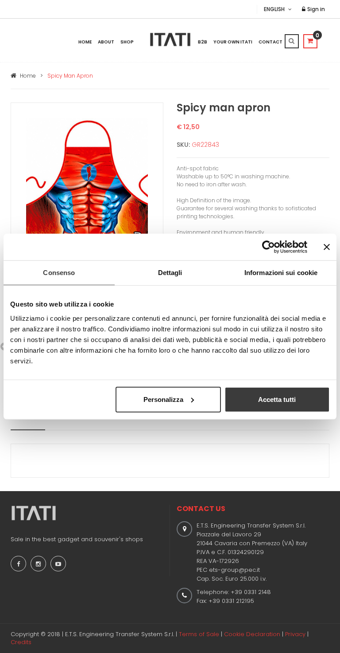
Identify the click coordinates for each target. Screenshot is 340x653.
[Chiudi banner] (327, 247)
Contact (270, 42)
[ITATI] (170, 39)
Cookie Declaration (252, 634)
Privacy (295, 634)
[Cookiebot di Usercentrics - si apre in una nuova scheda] (268, 247)
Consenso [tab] (59, 272)
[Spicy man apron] (87, 211)
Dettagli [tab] (170, 272)
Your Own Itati (232, 42)
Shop (127, 42)
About (106, 42)
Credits (21, 642)
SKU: (183, 145)
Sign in (315, 9)
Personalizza (163, 399)
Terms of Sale (199, 634)
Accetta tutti (277, 399)
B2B (202, 42)
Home (85, 42)
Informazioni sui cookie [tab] (280, 272)
